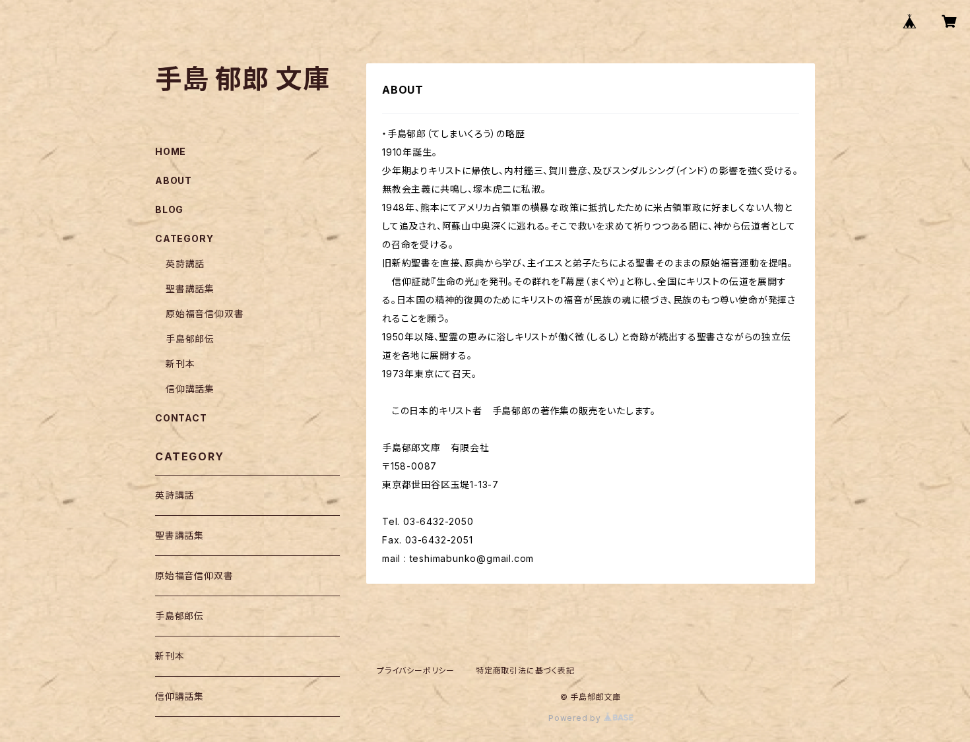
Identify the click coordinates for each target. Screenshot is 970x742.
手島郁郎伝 (190, 338)
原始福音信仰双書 (204, 313)
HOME (170, 151)
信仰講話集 (190, 388)
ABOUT (173, 180)
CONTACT (181, 417)
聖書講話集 (190, 288)
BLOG (169, 209)
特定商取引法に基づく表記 (525, 670)
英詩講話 (185, 263)
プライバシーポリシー (416, 670)
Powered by (576, 718)
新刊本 (180, 363)
